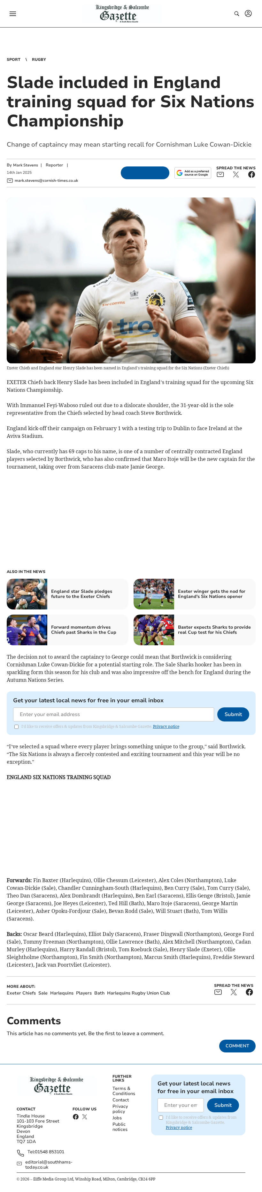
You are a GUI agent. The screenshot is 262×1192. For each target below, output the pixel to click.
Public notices (119, 1126)
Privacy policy (120, 1109)
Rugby (39, 59)
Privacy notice (166, 726)
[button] (12, 13)
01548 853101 (49, 1152)
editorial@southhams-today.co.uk (49, 1165)
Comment (237, 1046)
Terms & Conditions (123, 1091)
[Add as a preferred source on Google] (192, 173)
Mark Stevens (25, 165)
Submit (233, 714)
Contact (120, 1100)
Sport (13, 59)
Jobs (117, 1118)
